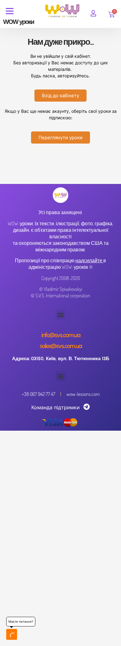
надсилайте (88, 260)
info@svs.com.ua (60, 335)
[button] (61, 314)
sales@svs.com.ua (61, 346)
